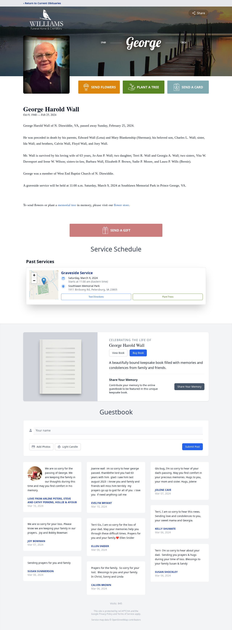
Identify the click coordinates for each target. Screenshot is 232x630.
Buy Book (138, 353)
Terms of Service (125, 613)
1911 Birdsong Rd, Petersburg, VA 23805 (92, 289)
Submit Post (192, 446)
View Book (118, 353)
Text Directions (96, 296)
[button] (44, 281)
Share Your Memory (189, 386)
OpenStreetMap (120, 619)
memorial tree (67, 205)
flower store (121, 205)
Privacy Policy (106, 613)
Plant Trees (167, 296)
